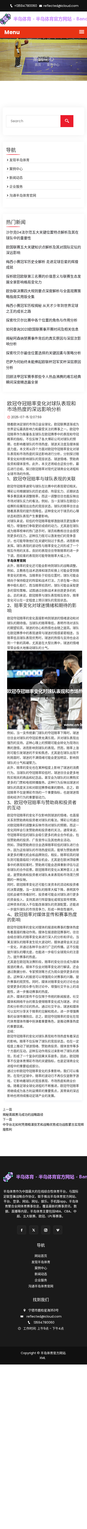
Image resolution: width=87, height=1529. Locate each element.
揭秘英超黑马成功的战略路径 (23, 1114)
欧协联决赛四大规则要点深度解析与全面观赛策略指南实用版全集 (43, 293)
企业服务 (16, 186)
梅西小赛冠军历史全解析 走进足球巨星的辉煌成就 (42, 264)
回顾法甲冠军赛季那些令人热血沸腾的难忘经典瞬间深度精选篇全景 (43, 379)
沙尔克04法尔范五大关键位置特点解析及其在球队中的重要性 (42, 235)
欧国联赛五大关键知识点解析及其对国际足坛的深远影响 (43, 250)
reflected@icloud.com (61, 6)
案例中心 (16, 168)
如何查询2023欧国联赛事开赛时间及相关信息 (42, 329)
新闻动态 (16, 177)
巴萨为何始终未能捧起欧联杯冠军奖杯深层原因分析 (43, 364)
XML (42, 1358)
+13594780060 (26, 6)
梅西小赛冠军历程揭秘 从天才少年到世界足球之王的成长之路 (42, 308)
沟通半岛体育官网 (22, 195)
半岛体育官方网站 (53, 1353)
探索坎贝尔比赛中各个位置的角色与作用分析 (41, 320)
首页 (38, 64)
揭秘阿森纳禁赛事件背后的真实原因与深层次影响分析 (43, 341)
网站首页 (41, 1256)
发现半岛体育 (19, 160)
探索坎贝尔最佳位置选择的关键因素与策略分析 (43, 353)
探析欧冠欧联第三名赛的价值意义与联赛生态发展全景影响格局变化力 (43, 279)
